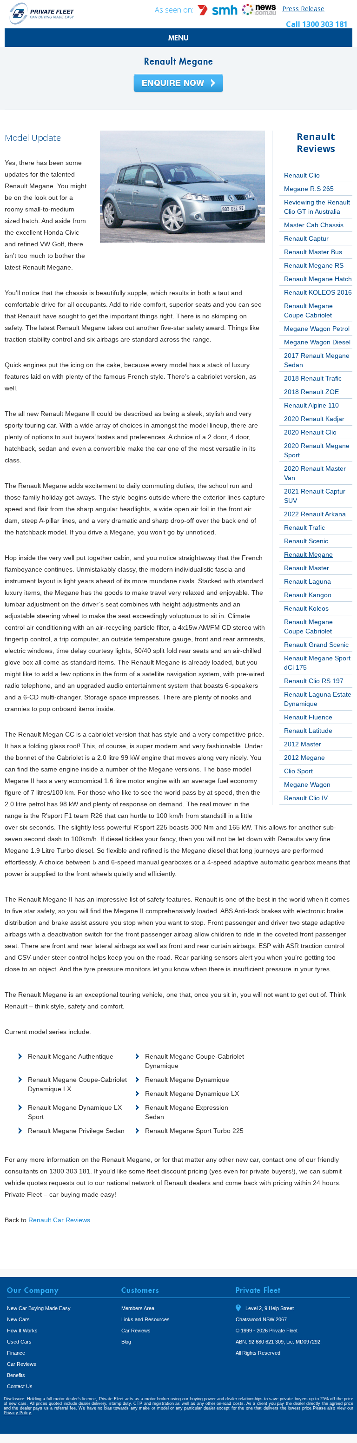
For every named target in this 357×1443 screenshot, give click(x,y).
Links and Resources (145, 1319)
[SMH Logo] (218, 13)
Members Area (137, 1308)
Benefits (16, 1375)
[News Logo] (259, 13)
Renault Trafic (304, 527)
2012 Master (302, 744)
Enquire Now (178, 83)
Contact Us (20, 1386)
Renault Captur (306, 238)
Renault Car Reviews (59, 1220)
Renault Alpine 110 (311, 405)
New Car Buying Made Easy (39, 1308)
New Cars (18, 1319)
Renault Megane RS (314, 265)
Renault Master (306, 568)
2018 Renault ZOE (311, 391)
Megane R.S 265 (309, 188)
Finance (16, 1353)
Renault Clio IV (306, 798)
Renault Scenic (306, 541)
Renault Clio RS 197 (314, 681)
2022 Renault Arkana (315, 514)
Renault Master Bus (313, 252)
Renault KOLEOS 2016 (318, 292)
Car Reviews (21, 1364)
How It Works (22, 1330)
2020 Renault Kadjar (314, 418)
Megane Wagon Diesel (317, 342)
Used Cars (19, 1341)
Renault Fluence (308, 717)
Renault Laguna (307, 581)
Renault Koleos (306, 608)
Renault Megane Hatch (318, 279)
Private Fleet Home (41, 13)
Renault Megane (308, 554)
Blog (126, 1341)
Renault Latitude (308, 730)
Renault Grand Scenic (316, 644)
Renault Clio (302, 175)
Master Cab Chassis (314, 225)
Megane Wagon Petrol (317, 328)
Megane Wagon (307, 784)
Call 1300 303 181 (317, 24)
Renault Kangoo (307, 595)
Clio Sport (298, 771)
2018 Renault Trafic (313, 378)
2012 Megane (304, 757)
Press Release (303, 8)
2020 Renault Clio (310, 432)
